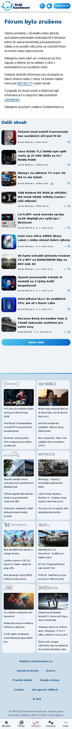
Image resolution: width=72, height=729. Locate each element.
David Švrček (25, 332)
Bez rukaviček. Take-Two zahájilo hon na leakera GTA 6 (52, 442)
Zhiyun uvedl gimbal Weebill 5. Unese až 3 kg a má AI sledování (52, 616)
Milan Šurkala (26, 142)
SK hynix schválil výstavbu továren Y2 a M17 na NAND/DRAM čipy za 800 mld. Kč (44, 260)
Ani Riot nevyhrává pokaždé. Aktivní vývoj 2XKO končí (51, 427)
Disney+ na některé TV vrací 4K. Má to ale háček (42, 175)
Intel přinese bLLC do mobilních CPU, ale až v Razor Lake (42, 301)
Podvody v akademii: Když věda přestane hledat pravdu (18, 512)
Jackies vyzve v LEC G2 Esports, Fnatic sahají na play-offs (17, 564)
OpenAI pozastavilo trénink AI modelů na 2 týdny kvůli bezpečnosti (40, 281)
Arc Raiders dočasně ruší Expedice (18, 614)
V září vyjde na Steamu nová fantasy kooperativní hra (18, 638)
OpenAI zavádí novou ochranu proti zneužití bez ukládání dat (19, 483)
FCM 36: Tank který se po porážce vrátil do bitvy (52, 577)
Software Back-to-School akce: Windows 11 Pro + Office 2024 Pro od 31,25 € (53, 631)
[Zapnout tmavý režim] (49, 6)
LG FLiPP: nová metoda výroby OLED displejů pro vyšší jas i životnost (41, 218)
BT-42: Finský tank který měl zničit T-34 (51, 566)
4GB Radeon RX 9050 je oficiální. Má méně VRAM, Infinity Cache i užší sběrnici (42, 197)
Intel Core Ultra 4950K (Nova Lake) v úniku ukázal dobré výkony (44, 238)
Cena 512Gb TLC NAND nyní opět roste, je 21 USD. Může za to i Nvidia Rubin (42, 155)
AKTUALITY (25, 83)
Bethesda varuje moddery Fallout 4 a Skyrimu (18, 625)
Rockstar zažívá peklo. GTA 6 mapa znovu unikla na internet (17, 442)
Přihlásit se (62, 6)
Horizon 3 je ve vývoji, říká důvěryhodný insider (53, 510)
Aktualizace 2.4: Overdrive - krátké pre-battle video (51, 553)
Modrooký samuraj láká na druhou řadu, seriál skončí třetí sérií (53, 412)
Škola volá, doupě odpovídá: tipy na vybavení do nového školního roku (53, 645)
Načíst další (36, 342)
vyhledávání (12, 99)
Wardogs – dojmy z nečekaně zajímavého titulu (50, 483)
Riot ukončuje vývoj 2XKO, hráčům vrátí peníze (18, 577)
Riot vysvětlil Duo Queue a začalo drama (18, 551)
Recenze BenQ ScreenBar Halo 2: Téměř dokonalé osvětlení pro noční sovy (43, 322)
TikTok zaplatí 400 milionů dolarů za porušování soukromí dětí (18, 497)
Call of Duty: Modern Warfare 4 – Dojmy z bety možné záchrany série (52, 497)
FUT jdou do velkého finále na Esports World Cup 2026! (19, 412)
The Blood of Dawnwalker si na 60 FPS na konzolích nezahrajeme (18, 427)
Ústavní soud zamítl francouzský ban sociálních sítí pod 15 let (43, 133)
